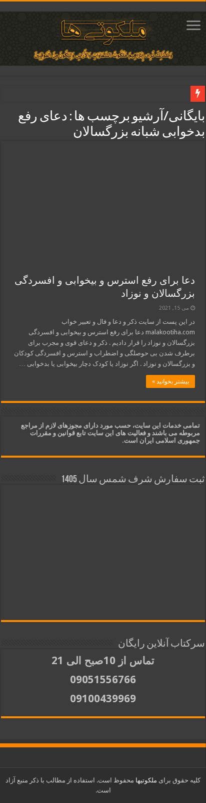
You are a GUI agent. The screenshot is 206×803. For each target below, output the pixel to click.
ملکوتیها (145, 780)
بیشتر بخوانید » (170, 381)
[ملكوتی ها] (103, 37)
